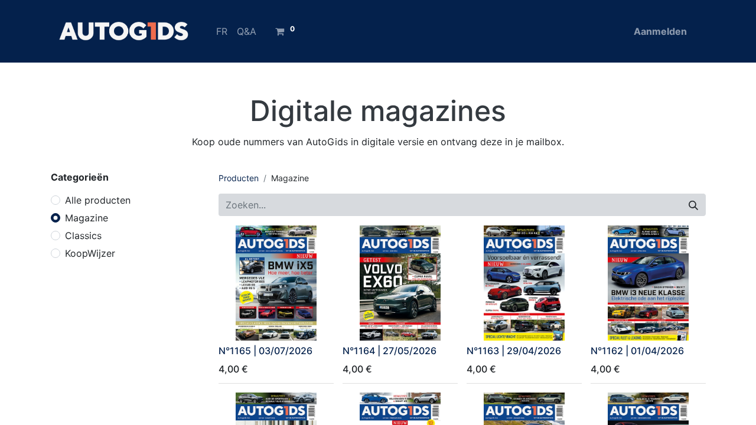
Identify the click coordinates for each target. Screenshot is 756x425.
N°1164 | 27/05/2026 (389, 351)
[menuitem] (221, 31)
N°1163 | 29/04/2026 (514, 351)
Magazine (86, 218)
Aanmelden (660, 31)
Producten (239, 178)
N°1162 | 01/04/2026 (637, 351)
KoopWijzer (90, 253)
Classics (83, 235)
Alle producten (98, 200)
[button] (235, 324)
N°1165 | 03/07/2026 (265, 351)
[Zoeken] (693, 205)
